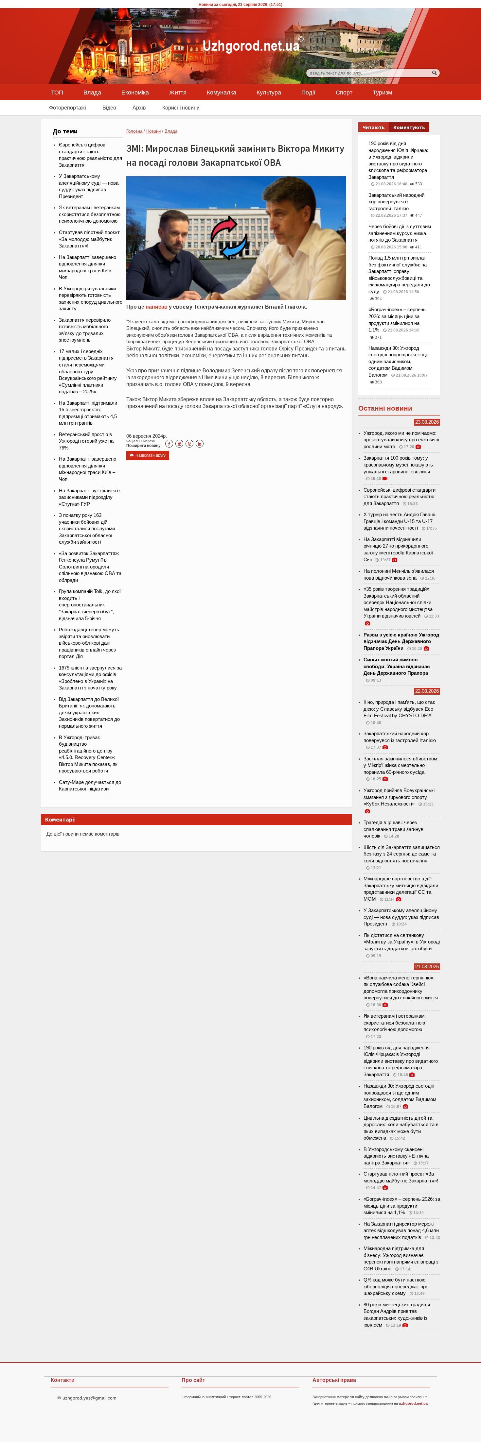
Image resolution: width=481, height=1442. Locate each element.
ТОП (57, 92)
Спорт (344, 92)
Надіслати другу (148, 455)
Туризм (382, 92)
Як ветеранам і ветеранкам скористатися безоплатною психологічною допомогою (89, 214)
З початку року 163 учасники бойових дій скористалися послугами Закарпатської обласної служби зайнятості (87, 529)
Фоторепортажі (67, 107)
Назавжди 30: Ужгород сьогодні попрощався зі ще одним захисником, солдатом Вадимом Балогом (398, 362)
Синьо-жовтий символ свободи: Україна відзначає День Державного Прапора (397, 666)
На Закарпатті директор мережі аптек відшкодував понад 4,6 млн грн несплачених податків (401, 1230)
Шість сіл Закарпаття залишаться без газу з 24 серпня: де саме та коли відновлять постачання (402, 854)
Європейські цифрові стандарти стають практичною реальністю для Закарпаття (400, 496)
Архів (139, 107)
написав (157, 307)
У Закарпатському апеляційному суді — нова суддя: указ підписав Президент (401, 917)
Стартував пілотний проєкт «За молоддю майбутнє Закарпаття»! (89, 239)
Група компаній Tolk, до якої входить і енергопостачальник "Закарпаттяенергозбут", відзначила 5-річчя (90, 605)
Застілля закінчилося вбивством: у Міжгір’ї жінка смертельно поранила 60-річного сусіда (401, 765)
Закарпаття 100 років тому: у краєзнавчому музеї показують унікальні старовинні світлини (398, 464)
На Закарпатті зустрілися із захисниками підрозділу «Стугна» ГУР (89, 497)
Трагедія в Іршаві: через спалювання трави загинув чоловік (393, 829)
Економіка (135, 92)
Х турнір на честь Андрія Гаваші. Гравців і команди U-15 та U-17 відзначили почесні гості (400, 521)
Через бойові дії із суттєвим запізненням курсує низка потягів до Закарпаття (399, 233)
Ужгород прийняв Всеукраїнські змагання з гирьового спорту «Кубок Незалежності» (399, 797)
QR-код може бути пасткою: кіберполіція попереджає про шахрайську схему (396, 1286)
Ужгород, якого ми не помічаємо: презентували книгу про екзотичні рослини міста (401, 440)
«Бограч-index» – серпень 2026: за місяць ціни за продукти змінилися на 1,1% (402, 1205)
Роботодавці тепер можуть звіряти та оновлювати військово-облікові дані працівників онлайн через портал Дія (89, 643)
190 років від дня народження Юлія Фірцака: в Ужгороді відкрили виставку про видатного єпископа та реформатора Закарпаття (401, 1061)
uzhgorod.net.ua (413, 1403)
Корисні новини (181, 107)
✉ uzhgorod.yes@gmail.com (86, 1397)
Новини (153, 131)
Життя (178, 92)
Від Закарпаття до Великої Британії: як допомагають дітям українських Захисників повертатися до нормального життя (89, 713)
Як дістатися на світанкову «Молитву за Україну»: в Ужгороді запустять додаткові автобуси (402, 942)
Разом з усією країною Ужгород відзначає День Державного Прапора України (401, 641)
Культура (269, 92)
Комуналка (221, 92)
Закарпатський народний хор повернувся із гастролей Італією (396, 202)
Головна (134, 131)
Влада (92, 92)
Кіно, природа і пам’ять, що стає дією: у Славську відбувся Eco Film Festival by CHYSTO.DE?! (399, 709)
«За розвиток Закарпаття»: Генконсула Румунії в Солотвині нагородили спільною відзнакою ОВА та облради (90, 567)
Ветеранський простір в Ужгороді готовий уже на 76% (86, 441)
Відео (109, 107)
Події (308, 92)
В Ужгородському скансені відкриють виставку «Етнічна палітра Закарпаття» (396, 1156)
